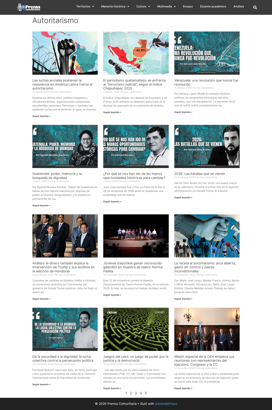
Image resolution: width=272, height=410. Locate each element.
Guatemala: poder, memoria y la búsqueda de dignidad (57, 176)
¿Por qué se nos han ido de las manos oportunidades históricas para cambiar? (134, 176)
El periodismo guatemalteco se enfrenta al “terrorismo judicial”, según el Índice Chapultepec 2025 (134, 84)
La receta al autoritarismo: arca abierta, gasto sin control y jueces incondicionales (205, 267)
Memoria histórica (113, 6)
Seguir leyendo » (41, 116)
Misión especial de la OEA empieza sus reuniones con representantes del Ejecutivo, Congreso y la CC (204, 360)
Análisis (239, 6)
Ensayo (188, 6)
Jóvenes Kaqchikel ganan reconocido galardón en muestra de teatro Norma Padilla (133, 267)
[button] (255, 7)
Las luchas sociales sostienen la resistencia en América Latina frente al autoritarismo (62, 84)
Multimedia (164, 6)
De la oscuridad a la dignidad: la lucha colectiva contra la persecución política (62, 359)
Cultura (141, 6)
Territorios (83, 6)
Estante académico (213, 6)
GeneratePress (166, 404)
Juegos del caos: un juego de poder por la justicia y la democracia (135, 359)
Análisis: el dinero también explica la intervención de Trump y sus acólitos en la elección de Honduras (63, 267)
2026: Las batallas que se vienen (199, 174)
